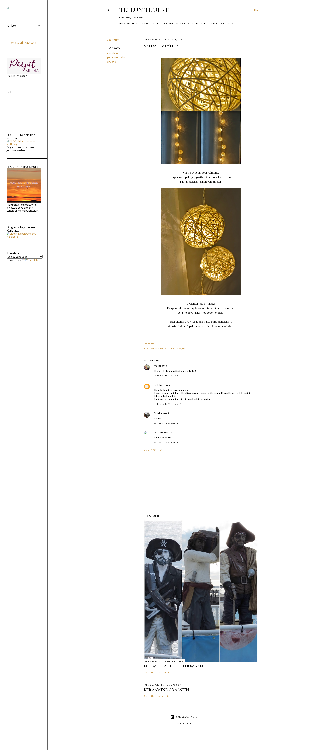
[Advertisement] (201, 482)
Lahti (157, 23)
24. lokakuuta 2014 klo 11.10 (167, 423)
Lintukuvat (216, 23)
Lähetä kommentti (154, 450)
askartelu (112, 53)
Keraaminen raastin (166, 689)
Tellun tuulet (144, 10)
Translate (33, 260)
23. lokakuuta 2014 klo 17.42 (167, 404)
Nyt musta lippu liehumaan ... (175, 666)
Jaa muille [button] (113, 39)
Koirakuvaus (185, 23)
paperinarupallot (116, 57)
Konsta (146, 23)
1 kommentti (162, 672)
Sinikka (158, 413)
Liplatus (158, 385)
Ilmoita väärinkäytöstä (21, 42)
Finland (168, 23)
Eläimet (201, 23)
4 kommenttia (163, 696)
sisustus (111, 61)
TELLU (136, 23)
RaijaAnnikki (161, 432)
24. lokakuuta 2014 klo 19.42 (167, 442)
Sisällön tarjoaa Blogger (187, 717)
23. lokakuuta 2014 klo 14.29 (167, 375)
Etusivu (124, 23)
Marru (157, 365)
